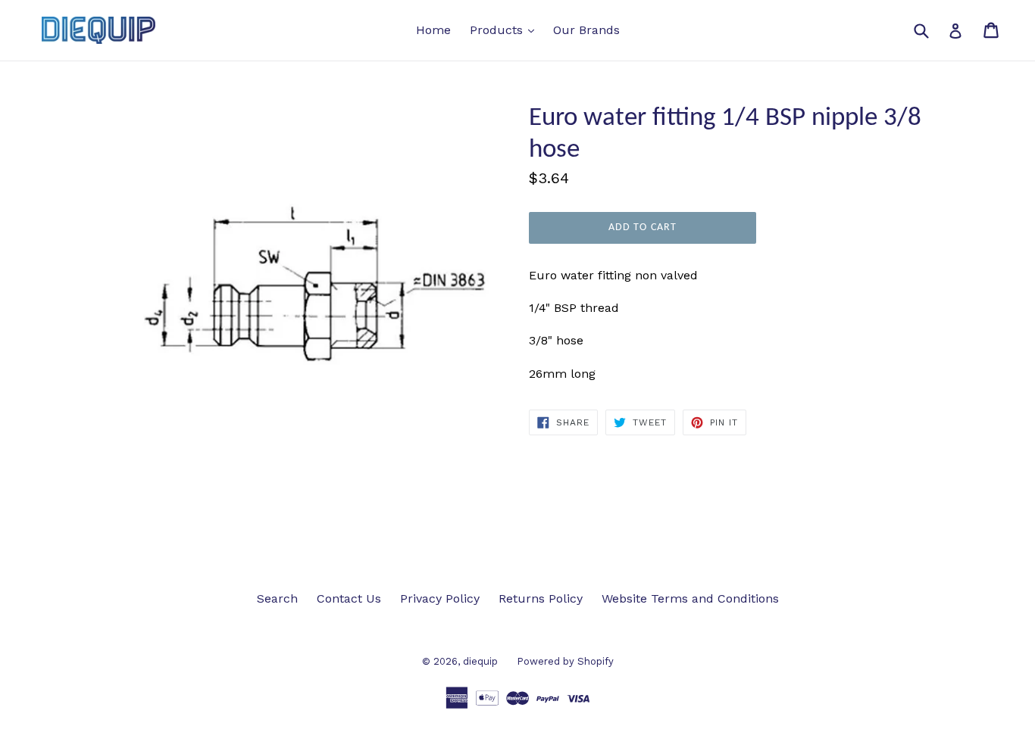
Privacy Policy (440, 598)
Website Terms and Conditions (690, 598)
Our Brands (586, 30)
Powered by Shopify (565, 661)
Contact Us (349, 598)
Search (277, 598)
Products (506, 29)
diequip (480, 661)
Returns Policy (541, 598)
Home (433, 30)
